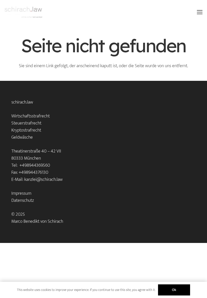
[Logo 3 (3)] (23, 12)
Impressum (21, 193)
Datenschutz (22, 200)
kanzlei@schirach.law (43, 179)
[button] (199, 12)
